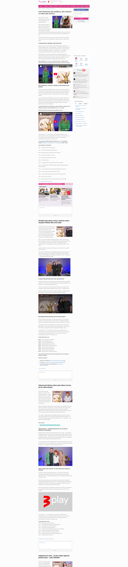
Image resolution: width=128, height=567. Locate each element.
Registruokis (83, 21)
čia (59, 416)
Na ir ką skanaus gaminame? (79, 73)
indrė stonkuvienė (49, 181)
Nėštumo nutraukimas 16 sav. (80, 121)
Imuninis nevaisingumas (80, 115)
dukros (45, 368)
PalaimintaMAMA (78, 84)
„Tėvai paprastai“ (49, 61)
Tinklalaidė (45, 6)
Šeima (64, 6)
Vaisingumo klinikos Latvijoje (80, 119)
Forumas (78, 6)
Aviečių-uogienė (78, 72)
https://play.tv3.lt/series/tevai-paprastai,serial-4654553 (54, 362)
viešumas (45, 181)
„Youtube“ (59, 107)
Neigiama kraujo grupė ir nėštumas (81, 123)
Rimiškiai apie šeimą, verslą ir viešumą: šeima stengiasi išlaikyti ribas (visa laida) (53, 222)
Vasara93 (77, 96)
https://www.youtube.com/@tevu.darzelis (57, 360)
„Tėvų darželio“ (57, 142)
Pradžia (40, 6)
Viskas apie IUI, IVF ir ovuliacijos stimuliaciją (81, 79)
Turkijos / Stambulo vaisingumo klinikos (80, 91)
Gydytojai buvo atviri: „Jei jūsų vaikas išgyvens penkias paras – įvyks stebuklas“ (53, 557)
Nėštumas (56, 6)
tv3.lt (43, 19)
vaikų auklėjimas (41, 181)
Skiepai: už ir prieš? (78, 113)
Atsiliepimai (87, 6)
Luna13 (77, 78)
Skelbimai (82, 6)
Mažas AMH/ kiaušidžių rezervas (80, 117)
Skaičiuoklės (73, 6)
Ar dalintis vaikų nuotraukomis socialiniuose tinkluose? (50, 425)
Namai (68, 6)
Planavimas (51, 6)
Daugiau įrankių (86, 64)
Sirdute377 (77, 90)
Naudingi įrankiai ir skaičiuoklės (80, 55)
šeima (40, 368)
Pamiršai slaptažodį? (81, 20)
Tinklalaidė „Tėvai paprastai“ (50, 8)
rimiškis (42, 368)
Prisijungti (81, 18)
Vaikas (61, 6)
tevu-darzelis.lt (42, 16)
